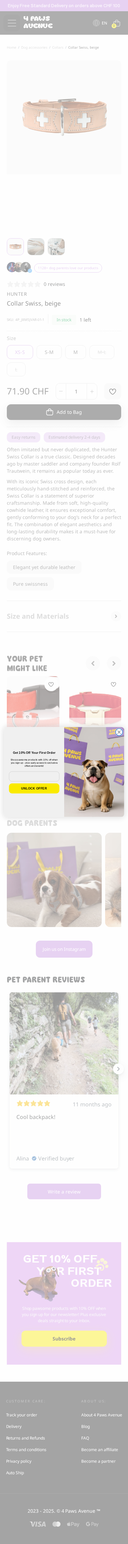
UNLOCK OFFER (34, 788)
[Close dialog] (119, 732)
